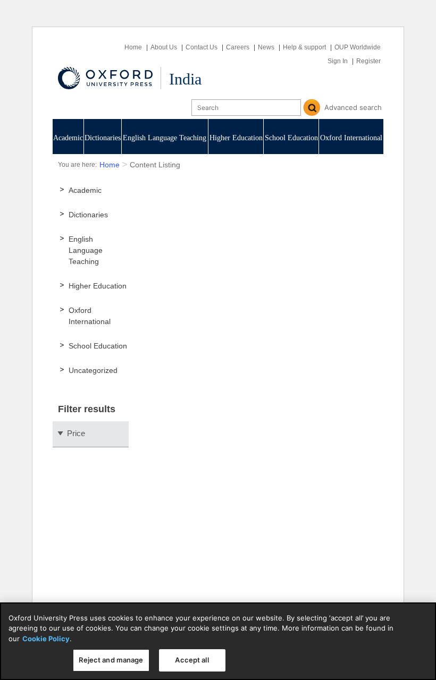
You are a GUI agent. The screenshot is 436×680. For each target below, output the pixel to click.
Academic (68, 138)
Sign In (338, 61)
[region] (218, 641)
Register (368, 61)
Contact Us (201, 47)
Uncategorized (93, 370)
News (266, 47)
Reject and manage (111, 660)
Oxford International (351, 138)
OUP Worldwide (357, 47)
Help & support (304, 47)
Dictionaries (103, 138)
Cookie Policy (46, 638)
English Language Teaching (164, 138)
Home (133, 47)
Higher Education (236, 138)
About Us (163, 47)
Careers (237, 47)
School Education (291, 138)
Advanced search (353, 107)
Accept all (191, 660)
